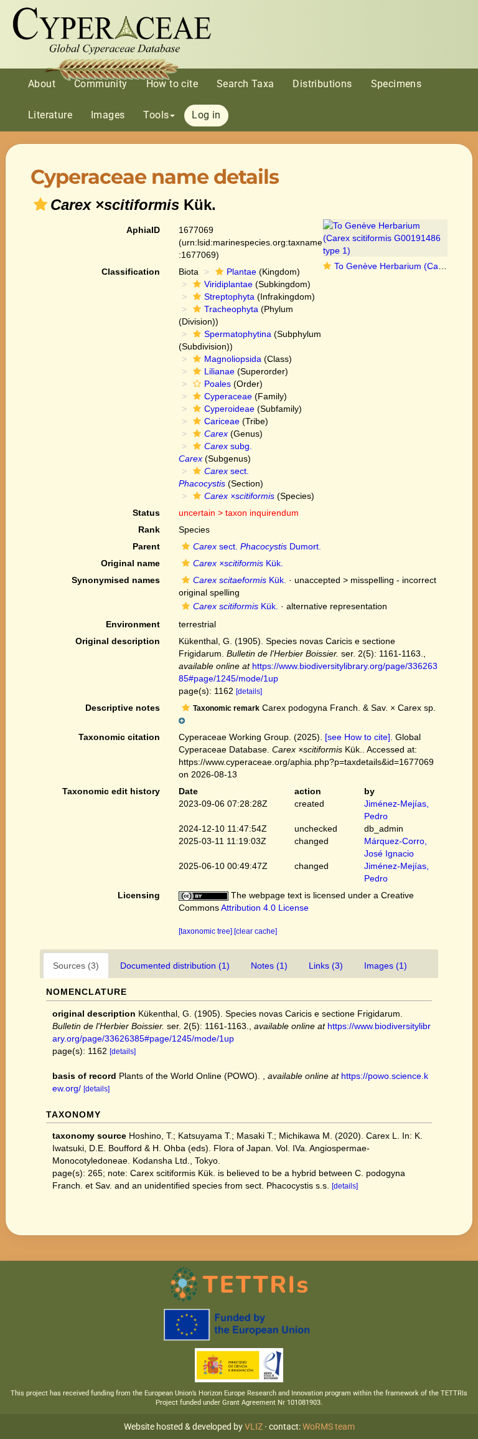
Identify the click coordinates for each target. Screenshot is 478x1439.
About (41, 84)
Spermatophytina (237, 334)
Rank (149, 529)
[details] (249, 691)
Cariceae (222, 421)
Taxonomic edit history (111, 791)
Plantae (241, 272)
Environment (133, 624)
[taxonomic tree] (206, 931)
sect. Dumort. (257, 546)
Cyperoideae (229, 409)
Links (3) (326, 966)
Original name (130, 563)
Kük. (238, 563)
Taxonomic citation (119, 737)
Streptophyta (229, 297)
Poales (217, 384)
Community (101, 84)
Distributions (322, 84)
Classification (130, 272)
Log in (206, 115)
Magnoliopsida (232, 359)
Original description (117, 641)
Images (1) (385, 966)
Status (146, 513)
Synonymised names (116, 580)
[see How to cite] (357, 737)
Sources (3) (76, 966)
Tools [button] (156, 115)
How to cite (172, 84)
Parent (146, 546)
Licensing (139, 895)
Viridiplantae (228, 284)
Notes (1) (269, 966)
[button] (40, 204)
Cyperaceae (228, 396)
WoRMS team (328, 1427)
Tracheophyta (231, 309)
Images (107, 115)
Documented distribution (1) (175, 966)
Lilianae (219, 371)
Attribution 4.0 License (265, 908)
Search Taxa (245, 84)
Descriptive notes (122, 708)
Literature (50, 115)
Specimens (396, 84)
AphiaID (143, 230)
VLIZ (254, 1427)
